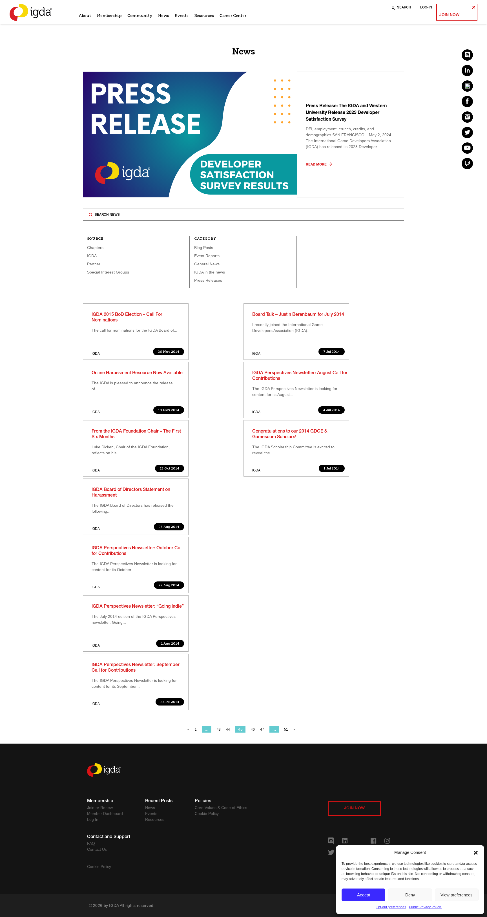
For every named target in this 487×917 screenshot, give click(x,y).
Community (139, 15)
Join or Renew (100, 807)
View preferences (456, 894)
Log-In (426, 7)
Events (181, 15)
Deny (410, 894)
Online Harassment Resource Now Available (137, 373)
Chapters (95, 247)
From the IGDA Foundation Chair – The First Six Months (136, 434)
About (85, 15)
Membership (109, 15)
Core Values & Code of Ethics (221, 807)
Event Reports (207, 256)
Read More (316, 164)
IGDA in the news (209, 272)
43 (219, 729)
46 (253, 729)
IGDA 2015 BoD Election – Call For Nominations (127, 318)
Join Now (354, 808)
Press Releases (208, 280)
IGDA (92, 256)
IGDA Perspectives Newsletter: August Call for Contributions (299, 376)
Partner (93, 264)
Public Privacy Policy (425, 907)
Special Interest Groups (108, 272)
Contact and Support (108, 837)
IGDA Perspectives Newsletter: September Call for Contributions (136, 668)
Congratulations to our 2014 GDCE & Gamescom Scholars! (289, 434)
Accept (363, 894)
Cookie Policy (207, 813)
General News (207, 264)
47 (262, 729)
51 (286, 729)
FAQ (91, 843)
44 (228, 729)
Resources (204, 15)
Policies (203, 801)
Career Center (233, 15)
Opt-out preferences (391, 907)
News (163, 15)
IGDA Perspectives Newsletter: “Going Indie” (138, 607)
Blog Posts (203, 247)
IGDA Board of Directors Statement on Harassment (131, 493)
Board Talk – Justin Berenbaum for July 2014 (298, 315)
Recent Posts (158, 801)
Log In (92, 819)
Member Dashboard (105, 813)
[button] (476, 852)
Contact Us (97, 849)
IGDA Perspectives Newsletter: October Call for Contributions (137, 551)
